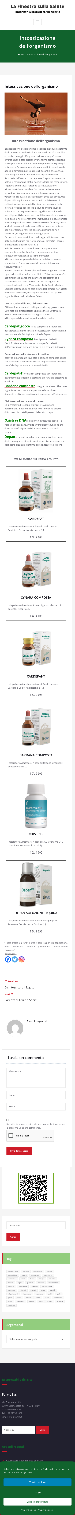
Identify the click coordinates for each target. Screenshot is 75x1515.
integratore (23, 1286)
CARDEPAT (36, 503)
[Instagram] (21, 959)
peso (10, 1298)
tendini (31, 1301)
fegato (20, 1283)
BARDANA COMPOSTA (36, 740)
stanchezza (20, 1301)
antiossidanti (12, 1275)
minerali (23, 1290)
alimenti (26, 1271)
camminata (48, 1275)
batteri (24, 1275)
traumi (49, 1301)
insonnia (11, 1286)
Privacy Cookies (28, 1509)
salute (47, 1298)
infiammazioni (53, 1283)
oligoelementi (13, 1294)
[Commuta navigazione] (37, 22)
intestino (35, 1286)
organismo (39, 1294)
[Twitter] (15, 959)
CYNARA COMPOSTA (36, 582)
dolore (32, 1279)
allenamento (37, 1271)
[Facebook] (8, 959)
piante (19, 1298)
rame (38, 1298)
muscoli (33, 1290)
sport (10, 1301)
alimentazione (13, 1271)
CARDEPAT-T (36, 661)
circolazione (12, 1279)
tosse (41, 1301)
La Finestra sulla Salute (37, 6)
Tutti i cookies (37, 1482)
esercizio (52, 1279)
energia (41, 1279)
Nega (38, 1492)
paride (50, 1294)
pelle (59, 1294)
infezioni (41, 1283)
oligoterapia (27, 1294)
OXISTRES (36, 819)
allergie (49, 1271)
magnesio (11, 1290)
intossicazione (47, 1286)
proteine (29, 1298)
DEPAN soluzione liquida (36, 898)
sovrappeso (58, 1298)
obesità (52, 1290)
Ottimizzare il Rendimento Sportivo (24, 1460)
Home (20, 54)
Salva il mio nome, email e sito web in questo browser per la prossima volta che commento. (36, 1125)
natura (43, 1290)
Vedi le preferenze (37, 1501)
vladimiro (11, 1305)
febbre (10, 1283)
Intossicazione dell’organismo (42, 54)
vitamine (60, 1301)
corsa (23, 1279)
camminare (35, 1275)
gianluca (30, 1283)
